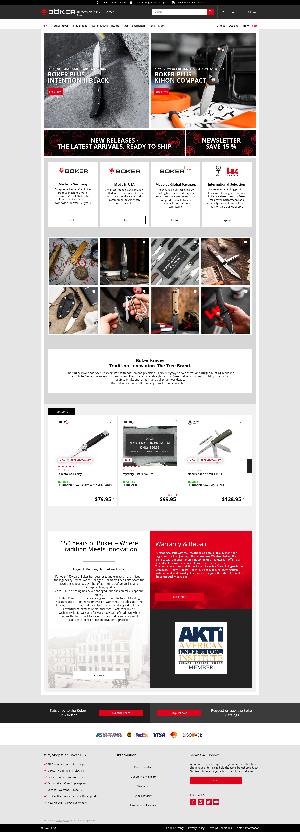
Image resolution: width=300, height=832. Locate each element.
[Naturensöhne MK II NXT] (215, 441)
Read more (99, 675)
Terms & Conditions (220, 828)
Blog (79, 15)
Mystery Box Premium (138, 474)
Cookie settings (175, 828)
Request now (179, 713)
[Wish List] (223, 12)
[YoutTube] (216, 801)
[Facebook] (194, 801)
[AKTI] (200, 648)
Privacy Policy (196, 828)
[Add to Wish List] (111, 421)
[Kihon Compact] (190, 81)
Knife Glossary (143, 795)
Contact (215, 780)
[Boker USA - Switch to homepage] (58, 12)
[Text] (114, 143)
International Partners (143, 805)
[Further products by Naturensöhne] (194, 422)
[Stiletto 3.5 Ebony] (85, 441)
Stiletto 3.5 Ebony (70, 474)
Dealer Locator (143, 767)
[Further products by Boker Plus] (64, 422)
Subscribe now (121, 713)
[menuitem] (89, 12)
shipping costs (62, 820)
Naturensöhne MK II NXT (205, 474)
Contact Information (247, 828)
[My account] (233, 12)
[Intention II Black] (78, 81)
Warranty (143, 786)
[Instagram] (202, 801)
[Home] (45, 25)
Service (110, 12)
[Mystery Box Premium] (150, 441)
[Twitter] (209, 801)
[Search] (210, 12)
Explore (73, 220)
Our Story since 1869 (89, 12)
